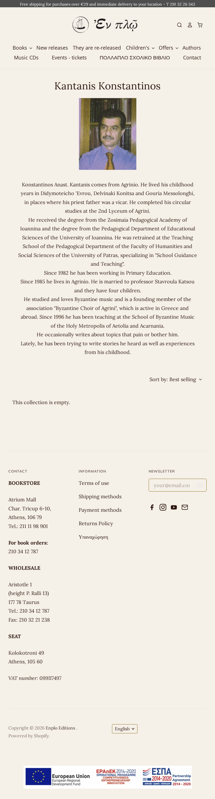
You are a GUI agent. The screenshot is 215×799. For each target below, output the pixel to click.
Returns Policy (96, 523)
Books (21, 47)
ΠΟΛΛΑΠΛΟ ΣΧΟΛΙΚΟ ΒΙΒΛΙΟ (135, 57)
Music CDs (26, 57)
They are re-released (97, 47)
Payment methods (100, 510)
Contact (192, 57)
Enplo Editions (61, 728)
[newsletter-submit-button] (200, 486)
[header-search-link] (177, 25)
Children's (138, 47)
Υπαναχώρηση (93, 537)
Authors (192, 47)
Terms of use (94, 483)
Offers (167, 47)
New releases (52, 47)
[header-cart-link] (198, 25)
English (122, 728)
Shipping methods (100, 496)
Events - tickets (69, 57)
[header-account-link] (187, 25)
